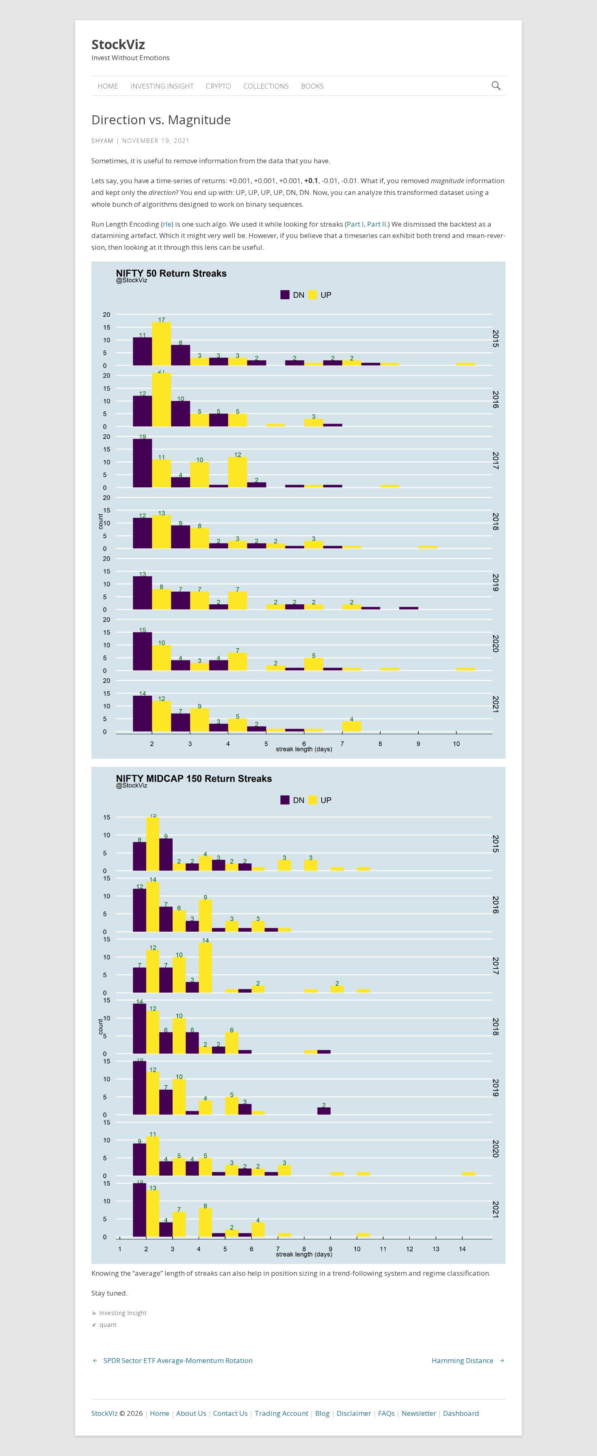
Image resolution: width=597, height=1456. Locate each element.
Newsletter (419, 1413)
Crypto (218, 86)
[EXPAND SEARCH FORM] (496, 85)
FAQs (386, 1413)
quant (108, 1324)
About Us (191, 1413)
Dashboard (461, 1413)
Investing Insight (162, 86)
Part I (355, 224)
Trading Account (281, 1413)
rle (167, 224)
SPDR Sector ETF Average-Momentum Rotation (178, 1360)
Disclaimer (354, 1413)
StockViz (118, 44)
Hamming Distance (462, 1360)
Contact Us (230, 1413)
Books (312, 86)
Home (107, 86)
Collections (266, 86)
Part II (376, 224)
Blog (322, 1413)
